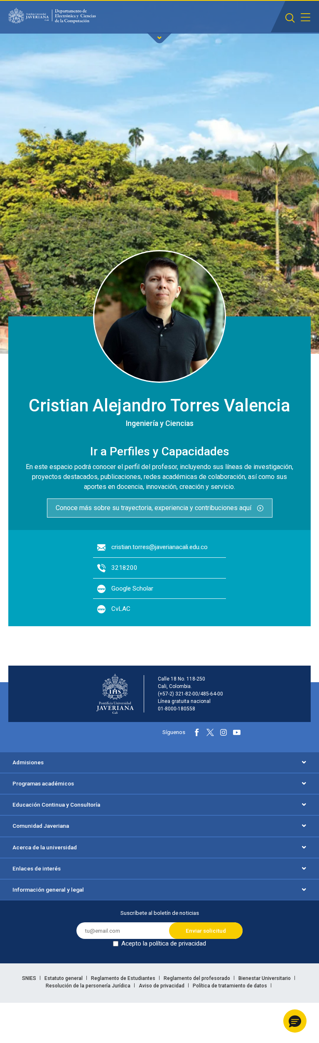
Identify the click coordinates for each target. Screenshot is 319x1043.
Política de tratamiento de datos (230, 986)
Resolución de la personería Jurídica (89, 986)
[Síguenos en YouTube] (236, 732)
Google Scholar (132, 588)
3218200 (124, 567)
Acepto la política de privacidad (163, 943)
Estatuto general (64, 978)
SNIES (29, 978)
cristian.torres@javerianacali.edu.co (159, 547)
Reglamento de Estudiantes (124, 978)
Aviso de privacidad (162, 986)
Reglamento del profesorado (197, 978)
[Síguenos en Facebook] (197, 732)
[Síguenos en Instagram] (223, 732)
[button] (295, 1021)
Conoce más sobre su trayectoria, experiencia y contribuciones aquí (154, 508)
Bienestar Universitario (265, 978)
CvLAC (120, 609)
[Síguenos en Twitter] (210, 732)
